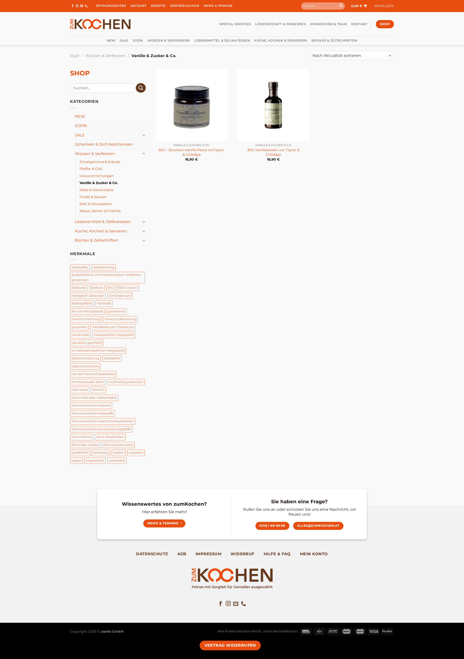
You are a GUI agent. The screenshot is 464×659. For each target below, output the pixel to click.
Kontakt (359, 24)
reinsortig (101, 452)
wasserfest (117, 460)
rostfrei (118, 452)
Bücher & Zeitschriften (334, 40)
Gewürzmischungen (97, 176)
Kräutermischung (85, 358)
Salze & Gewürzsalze (96, 190)
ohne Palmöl (82, 437)
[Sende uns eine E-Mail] (81, 6)
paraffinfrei (80, 452)
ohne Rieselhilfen (110, 437)
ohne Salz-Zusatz (85, 445)
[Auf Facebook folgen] (72, 6)
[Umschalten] (144, 135)
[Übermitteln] (341, 6)
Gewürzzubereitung (120, 319)
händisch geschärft (87, 343)
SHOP (80, 73)
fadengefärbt (82, 303)
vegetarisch (95, 460)
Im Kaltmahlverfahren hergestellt (98, 350)
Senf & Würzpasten (96, 204)
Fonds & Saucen (93, 197)
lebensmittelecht (85, 366)
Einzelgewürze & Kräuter (100, 162)
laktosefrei (112, 358)
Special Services (235, 24)
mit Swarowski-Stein (88, 382)
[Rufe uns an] (86, 6)
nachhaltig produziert (126, 382)
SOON (138, 40)
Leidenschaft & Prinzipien (280, 24)
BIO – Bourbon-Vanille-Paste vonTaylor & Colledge (191, 152)
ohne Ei (99, 390)
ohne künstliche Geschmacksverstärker (103, 421)
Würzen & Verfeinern (168, 40)
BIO (111, 287)
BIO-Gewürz (128, 287)
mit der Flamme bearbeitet (93, 374)
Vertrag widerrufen (230, 645)
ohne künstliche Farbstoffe (93, 413)
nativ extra (80, 390)
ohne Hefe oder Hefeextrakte (94, 398)
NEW (111, 40)
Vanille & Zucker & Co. (99, 183)
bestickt (97, 287)
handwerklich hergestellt (114, 335)
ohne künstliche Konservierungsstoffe (101, 429)
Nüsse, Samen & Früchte (100, 211)
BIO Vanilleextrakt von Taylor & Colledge (273, 152)
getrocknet (116, 311)
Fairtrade (104, 303)
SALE (124, 40)
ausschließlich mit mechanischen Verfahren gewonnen (106, 277)
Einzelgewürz (120, 295)
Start (75, 55)
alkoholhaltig (103, 267)
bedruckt (79, 287)
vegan (76, 460)
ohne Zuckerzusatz (118, 445)
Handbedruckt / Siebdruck (113, 327)
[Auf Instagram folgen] (77, 6)
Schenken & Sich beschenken (104, 144)
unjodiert (136, 452)
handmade (80, 335)
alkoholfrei (80, 267)
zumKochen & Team (328, 24)
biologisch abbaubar (88, 295)
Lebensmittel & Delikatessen (222, 40)
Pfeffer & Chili (91, 169)
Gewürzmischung (86, 319)
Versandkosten (285, 631)
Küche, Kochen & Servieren (280, 40)
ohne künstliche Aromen (91, 405)
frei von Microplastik (87, 311)
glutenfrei (79, 327)
